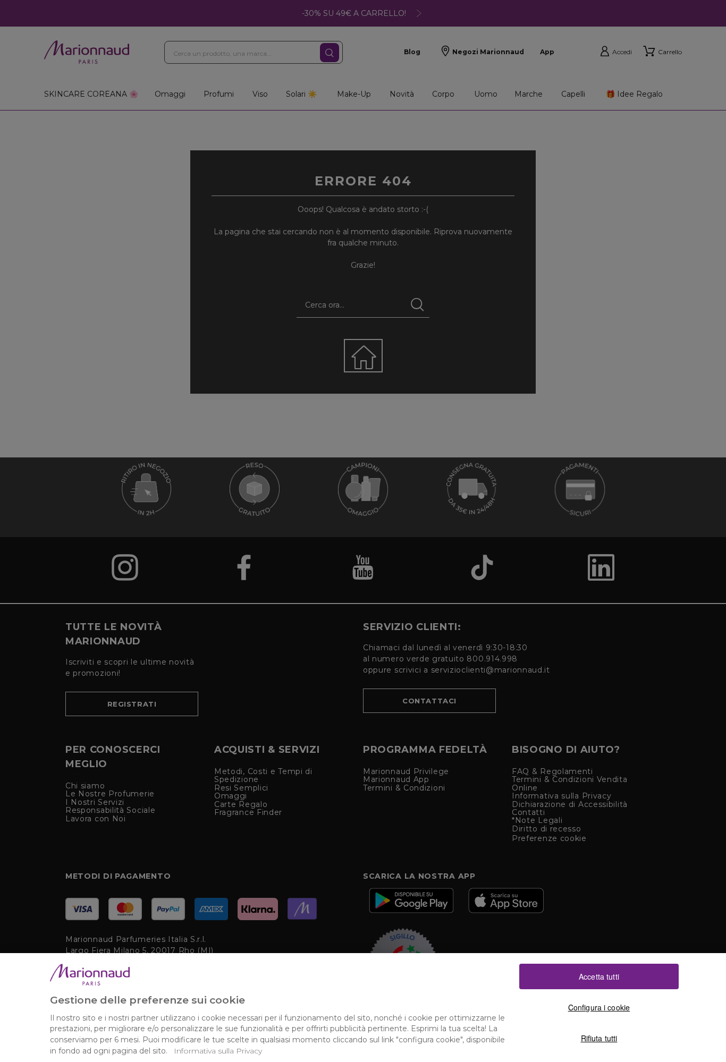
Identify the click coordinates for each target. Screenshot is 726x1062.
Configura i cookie (599, 1007)
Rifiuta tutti (599, 1038)
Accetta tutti (599, 976)
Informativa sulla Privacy (218, 1051)
